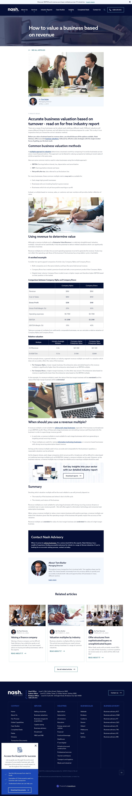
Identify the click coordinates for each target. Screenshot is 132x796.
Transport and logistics (65, 759)
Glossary (14, 737)
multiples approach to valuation (40, 152)
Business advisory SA (111, 726)
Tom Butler (45, 99)
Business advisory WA (111, 737)
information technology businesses (69, 442)
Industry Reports (46, 10)
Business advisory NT (111, 719)
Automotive (61, 715)
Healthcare (61, 739)
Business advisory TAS (111, 730)
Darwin (83, 722)
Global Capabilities (17, 722)
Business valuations (40, 715)
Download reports (72, 476)
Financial (60, 732)
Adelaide (83, 711)
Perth (82, 733)
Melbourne (84, 730)
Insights (71, 10)
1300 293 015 (116, 10)
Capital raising (39, 725)
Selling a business (40, 711)
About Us (24, 10)
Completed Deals (83, 10)
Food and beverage (63, 735)
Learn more (90, 2)
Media (13, 733)
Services (34, 10)
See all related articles (64, 669)
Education (60, 722)
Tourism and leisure (64, 756)
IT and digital (61, 743)
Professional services (64, 752)
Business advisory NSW (112, 715)
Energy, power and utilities (63, 727)
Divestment (38, 732)
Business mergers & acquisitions (41, 720)
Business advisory (40, 728)
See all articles (38, 50)
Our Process (15, 719)
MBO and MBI (38, 735)
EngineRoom (71, 786)
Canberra (84, 719)
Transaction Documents (19, 741)
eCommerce (61, 719)
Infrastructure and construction (63, 747)
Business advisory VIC (111, 733)
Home (13, 711)
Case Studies (60, 10)
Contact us (114, 693)
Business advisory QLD (111, 722)
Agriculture (61, 711)
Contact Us (97, 10)
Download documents (18, 790)
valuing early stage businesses (65, 428)
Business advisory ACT (111, 711)
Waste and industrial (64, 763)
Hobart (83, 726)
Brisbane (83, 715)
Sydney (83, 737)
